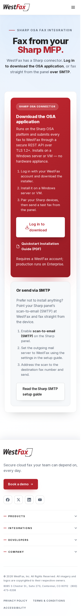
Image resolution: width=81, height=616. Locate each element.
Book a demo (18, 484)
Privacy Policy (15, 600)
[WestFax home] (17, 7)
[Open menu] (73, 7)
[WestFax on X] (18, 499)
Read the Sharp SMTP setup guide (40, 391)
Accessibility (15, 607)
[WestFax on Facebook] (8, 499)
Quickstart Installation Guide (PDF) (40, 246)
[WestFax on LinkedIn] (29, 499)
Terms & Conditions (49, 600)
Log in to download (38, 227)
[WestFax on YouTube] (40, 499)
